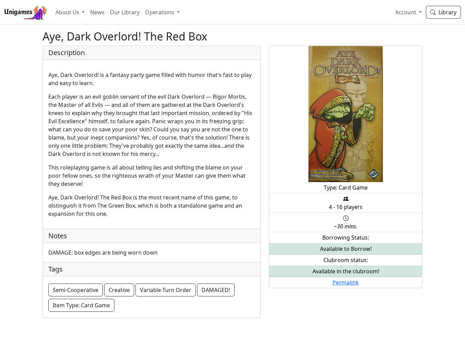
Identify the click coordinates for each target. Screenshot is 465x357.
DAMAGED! (216, 290)
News (97, 12)
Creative (119, 290)
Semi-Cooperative (75, 290)
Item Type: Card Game (81, 305)
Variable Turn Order (165, 290)
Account (406, 12)
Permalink (346, 282)
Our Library (125, 12)
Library (446, 12)
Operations (160, 12)
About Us (68, 12)
